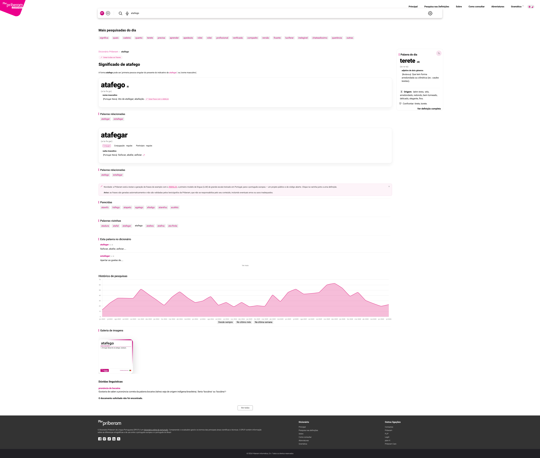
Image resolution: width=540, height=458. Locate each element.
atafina (161, 225)
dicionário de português (156, 430)
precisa (161, 37)
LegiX (387, 437)
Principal (413, 6)
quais (115, 37)
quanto (138, 37)
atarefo (105, 207)
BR (108, 13)
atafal (116, 225)
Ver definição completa (429, 108)
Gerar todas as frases (112, 57)
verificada (238, 37)
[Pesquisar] (120, 13)
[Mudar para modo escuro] (530, 6)
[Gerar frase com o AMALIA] (144, 155)
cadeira (126, 37)
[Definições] (430, 13)
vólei (209, 37)
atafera (150, 225)
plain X (387, 441)
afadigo (151, 207)
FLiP (386, 434)
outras (350, 37)
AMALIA (173, 186)
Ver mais (245, 265)
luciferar (289, 37)
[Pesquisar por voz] (127, 13)
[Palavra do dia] (438, 53)
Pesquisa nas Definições (436, 6)
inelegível (303, 37)
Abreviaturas (497, 6)
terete (150, 37)
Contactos (389, 427)
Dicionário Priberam (108, 51)
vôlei (200, 37)
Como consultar (477, 6)
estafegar (118, 119)
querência (337, 37)
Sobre (459, 6)
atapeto (127, 207)
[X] (119, 440)
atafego (105, 175)
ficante (277, 37)
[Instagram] (104, 440)
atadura (105, 225)
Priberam (388, 430)
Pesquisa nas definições (308, 430)
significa (104, 37)
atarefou (163, 207)
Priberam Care (390, 444)
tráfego (116, 207)
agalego (139, 207)
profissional (222, 37)
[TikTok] (109, 440)
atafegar (105, 119)
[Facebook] (100, 440)
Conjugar (106, 146)
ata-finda (172, 225)
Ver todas (245, 408)
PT (102, 13)
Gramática (516, 6)
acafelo (174, 207)
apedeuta (188, 37)
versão (265, 37)
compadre (252, 37)
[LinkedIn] (114, 440)
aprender (174, 37)
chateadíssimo (319, 37)
